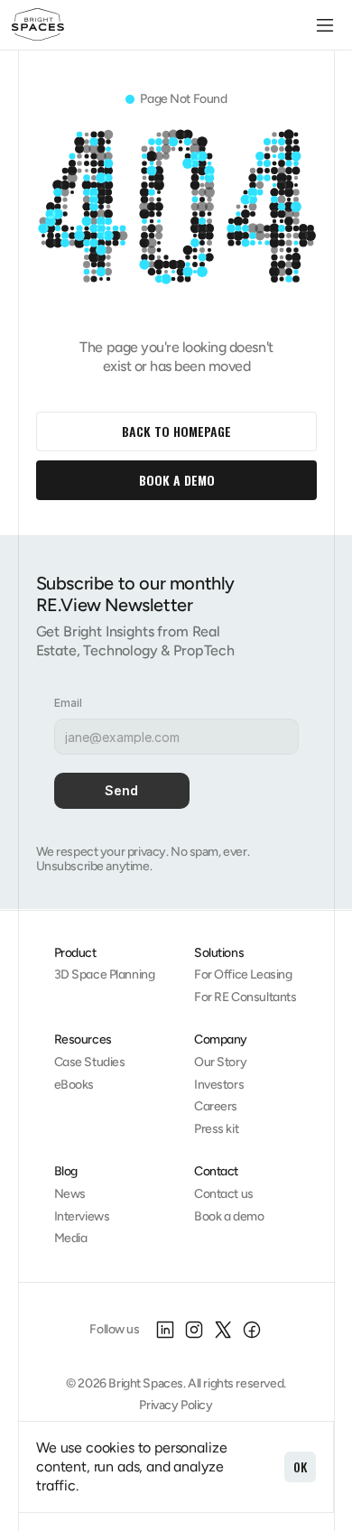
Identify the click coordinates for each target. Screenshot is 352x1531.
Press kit (216, 1129)
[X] (223, 1330)
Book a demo (229, 1216)
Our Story (220, 1062)
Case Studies (89, 1062)
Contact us (224, 1194)
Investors (219, 1084)
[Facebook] (252, 1330)
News (70, 1194)
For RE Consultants (245, 997)
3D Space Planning (104, 974)
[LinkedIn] (165, 1330)
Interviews (82, 1216)
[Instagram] (194, 1330)
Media (71, 1238)
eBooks (74, 1084)
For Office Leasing (243, 974)
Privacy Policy (175, 1405)
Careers (215, 1106)
